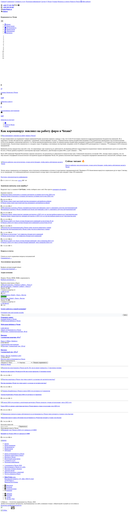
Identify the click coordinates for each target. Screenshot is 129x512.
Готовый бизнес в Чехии (9, 319)
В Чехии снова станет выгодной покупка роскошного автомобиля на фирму (25, 203)
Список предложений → (9, 269)
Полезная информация (33, 1)
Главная (3, 1)
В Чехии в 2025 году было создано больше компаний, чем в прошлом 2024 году (26, 242)
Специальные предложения (10, 344)
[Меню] (2, 21)
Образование (10, 31)
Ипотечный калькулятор (12, 459)
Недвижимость (11, 28)
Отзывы (54, 1)
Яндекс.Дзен (10, 499)
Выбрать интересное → (8, 279)
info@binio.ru (7, 9)
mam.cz (20, 180)
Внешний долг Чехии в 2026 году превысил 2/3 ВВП (15, 433)
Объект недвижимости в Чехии (11, 330)
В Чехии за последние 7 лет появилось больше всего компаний (21, 236)
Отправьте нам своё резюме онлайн (12, 312)
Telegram (9, 493)
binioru (5, 11)
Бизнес (8, 24)
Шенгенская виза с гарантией (14, 472)
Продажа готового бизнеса (13, 469)
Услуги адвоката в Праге (12, 474)
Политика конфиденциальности (11, 505)
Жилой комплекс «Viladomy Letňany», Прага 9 (16, 286)
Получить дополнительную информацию (14, 177)
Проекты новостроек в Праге (14, 455)
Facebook (9, 487)
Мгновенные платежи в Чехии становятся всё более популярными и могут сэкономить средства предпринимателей (38, 209)
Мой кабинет (86, 1)
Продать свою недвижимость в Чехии (13, 359)
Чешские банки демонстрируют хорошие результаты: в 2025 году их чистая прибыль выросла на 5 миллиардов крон (38, 216)
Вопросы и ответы (64, 1)
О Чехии (49, 1)
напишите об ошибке (59, 189)
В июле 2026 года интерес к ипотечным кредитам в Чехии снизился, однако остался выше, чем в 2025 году (30, 406)
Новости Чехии (75, 1)
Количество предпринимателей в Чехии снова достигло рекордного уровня (25, 229)
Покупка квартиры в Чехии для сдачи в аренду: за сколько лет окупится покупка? (24, 383)
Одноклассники (11, 489)
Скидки (43, 1)
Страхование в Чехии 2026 (13, 465)
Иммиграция (10, 29)
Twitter (8, 497)
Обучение (8, 450)
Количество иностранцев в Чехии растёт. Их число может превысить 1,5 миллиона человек (26, 371)
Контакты (9, 33)
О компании (10, 1)
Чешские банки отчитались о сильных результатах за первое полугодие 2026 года (27, 196)
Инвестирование (10, 445)
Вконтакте (9, 485)
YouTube (9, 495)
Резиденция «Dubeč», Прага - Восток (13, 298)
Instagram (9, 490)
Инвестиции (10, 26)
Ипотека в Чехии (10, 457)
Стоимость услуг (20, 1)
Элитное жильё (9, 470)
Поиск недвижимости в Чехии (14, 453)
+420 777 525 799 (8, 5)
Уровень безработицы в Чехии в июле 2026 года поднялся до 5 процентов (21, 394)
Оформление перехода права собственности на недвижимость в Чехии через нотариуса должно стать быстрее (31, 417)
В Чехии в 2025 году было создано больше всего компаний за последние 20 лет (26, 222)
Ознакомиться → (6, 258)
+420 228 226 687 (8, 7)
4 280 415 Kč (5, 291)
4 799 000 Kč (5, 303)
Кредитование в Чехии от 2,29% (15, 467)
